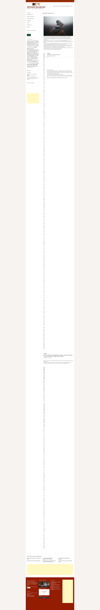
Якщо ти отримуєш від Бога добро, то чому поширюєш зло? (44, 382)
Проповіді (48, 53)
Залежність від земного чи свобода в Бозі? (34, 559)
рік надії (34, 64)
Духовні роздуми (36, 7)
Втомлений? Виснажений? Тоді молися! (45, 595)
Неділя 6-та (30, 42)
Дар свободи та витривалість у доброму (64, 559)
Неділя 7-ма (35, 42)
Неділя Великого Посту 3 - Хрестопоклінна (32, 48)
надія (35, 61)
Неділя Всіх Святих (33, 50)
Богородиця (29, 40)
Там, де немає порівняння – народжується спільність (48, 559)
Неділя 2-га (30, 41)
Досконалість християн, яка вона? (53, 54)
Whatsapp (28, 594)
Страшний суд (35, 58)
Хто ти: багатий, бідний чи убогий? (55, 584)
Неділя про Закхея (32, 54)
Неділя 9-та (32, 43)
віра (29, 60)
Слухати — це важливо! (42, 587)
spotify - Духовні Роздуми (30, 596)
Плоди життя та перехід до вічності (33, 560)
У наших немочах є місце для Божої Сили (65, 561)
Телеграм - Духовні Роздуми (31, 595)
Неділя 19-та (29, 44)
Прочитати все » (44, 348)
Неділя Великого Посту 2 (31, 47)
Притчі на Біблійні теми (30, 18)
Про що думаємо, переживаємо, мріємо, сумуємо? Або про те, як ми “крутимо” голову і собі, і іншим (58, 355)
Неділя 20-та (34, 44)
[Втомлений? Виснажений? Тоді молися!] (44, 592)
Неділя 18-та (36, 43)
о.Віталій (46, 357)
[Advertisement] (33, 98)
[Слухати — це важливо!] (44, 584)
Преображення (29, 58)
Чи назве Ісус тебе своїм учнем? (44, 64)
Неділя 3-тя (33, 41)
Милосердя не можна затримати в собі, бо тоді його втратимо (49, 561)
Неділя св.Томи (34, 57)
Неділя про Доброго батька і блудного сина (33, 53)
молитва (30, 61)
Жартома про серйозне (30, 16)
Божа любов (33, 40)
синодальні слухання (32, 66)
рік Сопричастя (33, 63)
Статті (28, 22)
